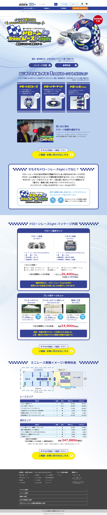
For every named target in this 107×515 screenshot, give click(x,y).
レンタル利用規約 (49, 475)
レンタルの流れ (38, 477)
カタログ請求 (22, 482)
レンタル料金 (37, 480)
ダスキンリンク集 (76, 475)
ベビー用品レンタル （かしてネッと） (77, 478)
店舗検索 (46, 8)
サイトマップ (48, 482)
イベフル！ (59, 475)
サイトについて (48, 480)
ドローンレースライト (43, 11)
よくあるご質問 (38, 482)
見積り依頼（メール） (24, 475)
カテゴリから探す (28, 8)
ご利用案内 (63, 8)
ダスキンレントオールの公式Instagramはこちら (78, 482)
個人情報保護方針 (50, 477)
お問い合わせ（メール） (24, 477)
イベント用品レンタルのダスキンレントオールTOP (28, 11)
